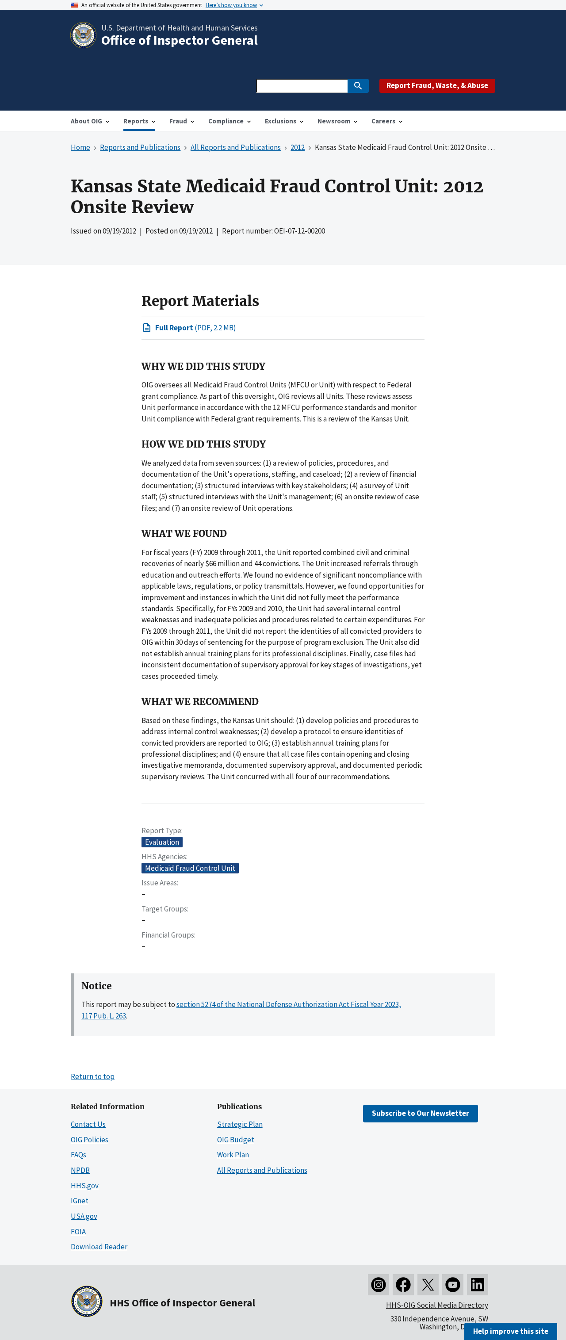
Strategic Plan (240, 1124)
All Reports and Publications (262, 1170)
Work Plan (233, 1155)
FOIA (78, 1232)
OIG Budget (235, 1140)
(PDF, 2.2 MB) (195, 328)
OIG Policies (89, 1140)
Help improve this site (510, 1331)
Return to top (93, 1076)
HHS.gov (85, 1186)
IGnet (79, 1201)
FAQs (78, 1155)
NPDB (80, 1170)
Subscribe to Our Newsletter (420, 1113)
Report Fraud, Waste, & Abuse (437, 85)
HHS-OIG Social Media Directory (437, 1305)
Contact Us (88, 1124)
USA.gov (84, 1216)
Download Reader (99, 1247)
